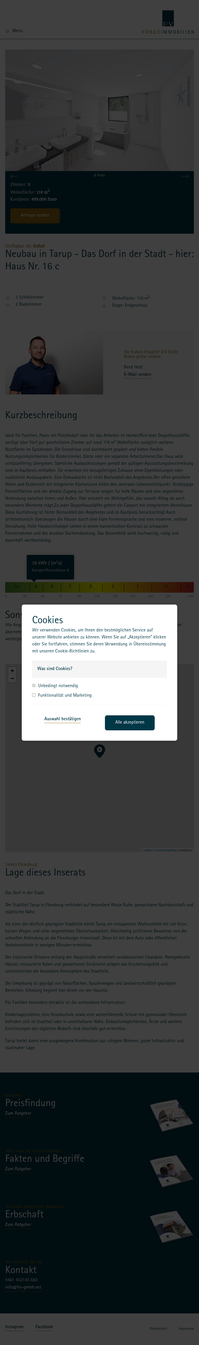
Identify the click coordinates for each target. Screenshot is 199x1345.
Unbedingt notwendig (58, 686)
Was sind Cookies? (54, 669)
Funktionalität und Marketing (65, 696)
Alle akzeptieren (129, 723)
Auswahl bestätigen (62, 719)
